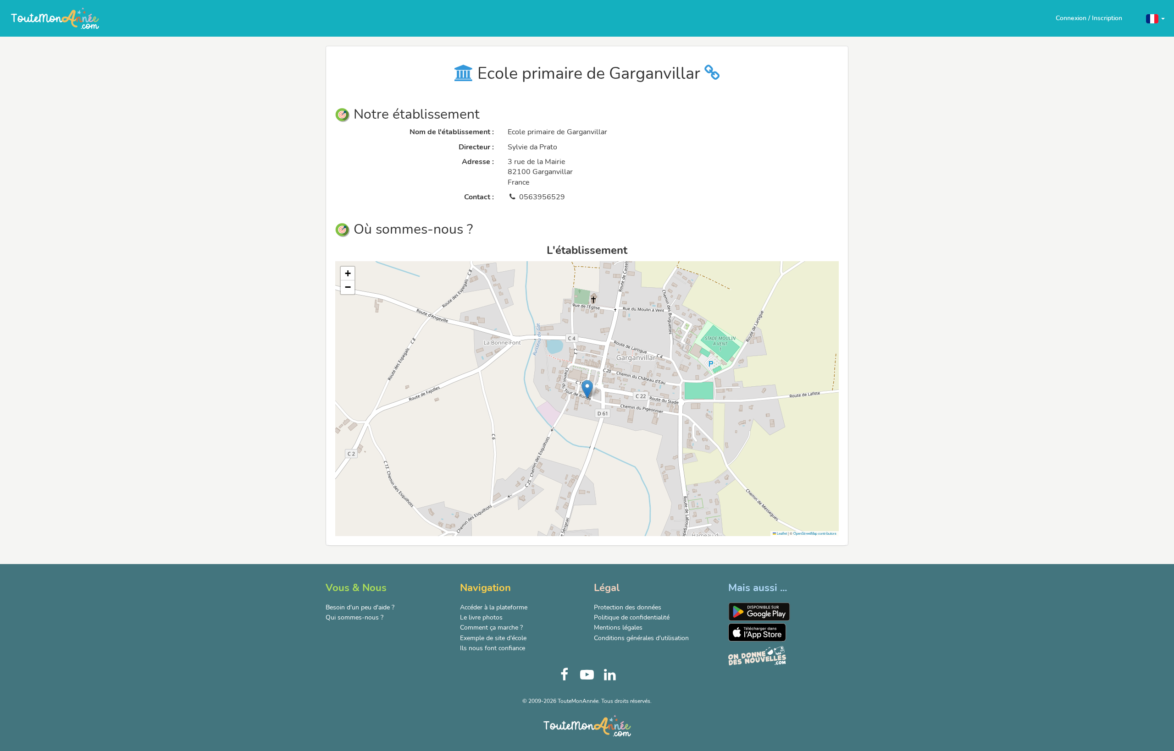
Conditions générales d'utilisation (641, 638)
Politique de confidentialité (632, 617)
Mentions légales (618, 627)
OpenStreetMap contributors (814, 533)
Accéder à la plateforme (493, 607)
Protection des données (627, 607)
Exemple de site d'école (493, 638)
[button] (1155, 18)
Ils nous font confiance (492, 648)
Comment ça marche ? (491, 627)
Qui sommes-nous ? (354, 617)
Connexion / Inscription (1089, 18)
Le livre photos (481, 617)
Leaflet (781, 533)
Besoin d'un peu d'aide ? (360, 607)
